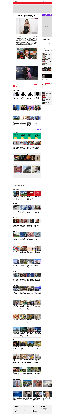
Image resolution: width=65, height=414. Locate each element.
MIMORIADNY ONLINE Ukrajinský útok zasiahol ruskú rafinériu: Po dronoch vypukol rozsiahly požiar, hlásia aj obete (48, 103)
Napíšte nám (16, 411)
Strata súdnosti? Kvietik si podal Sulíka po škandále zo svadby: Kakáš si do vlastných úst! (23, 225)
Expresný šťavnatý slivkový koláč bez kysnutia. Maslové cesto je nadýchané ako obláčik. (16, 320)
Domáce (21, 199)
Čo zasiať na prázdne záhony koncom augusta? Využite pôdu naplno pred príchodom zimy (16, 373)
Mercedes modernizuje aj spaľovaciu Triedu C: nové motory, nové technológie (37, 293)
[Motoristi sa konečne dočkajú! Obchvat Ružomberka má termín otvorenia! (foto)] (23, 261)
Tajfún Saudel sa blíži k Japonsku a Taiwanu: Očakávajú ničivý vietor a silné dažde (23, 211)
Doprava (21, 295)
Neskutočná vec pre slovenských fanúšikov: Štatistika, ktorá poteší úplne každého (37, 147)
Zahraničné (15, 203)
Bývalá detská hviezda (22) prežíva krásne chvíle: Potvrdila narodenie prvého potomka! (23, 98)
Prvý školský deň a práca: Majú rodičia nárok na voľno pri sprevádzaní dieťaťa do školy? (16, 306)
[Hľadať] (51, 3)
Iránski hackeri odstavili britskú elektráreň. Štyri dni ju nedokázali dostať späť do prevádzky (16, 333)
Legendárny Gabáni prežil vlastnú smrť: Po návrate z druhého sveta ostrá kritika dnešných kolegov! (36, 174)
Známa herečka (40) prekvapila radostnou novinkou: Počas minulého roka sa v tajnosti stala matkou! (30, 98)
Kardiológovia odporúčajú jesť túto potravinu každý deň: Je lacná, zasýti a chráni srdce (30, 238)
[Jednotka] (42, 84)
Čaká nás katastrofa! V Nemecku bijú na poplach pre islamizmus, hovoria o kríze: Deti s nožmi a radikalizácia (48, 94)
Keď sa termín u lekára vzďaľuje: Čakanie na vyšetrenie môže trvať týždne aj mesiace (16, 147)
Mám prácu (35, 308)
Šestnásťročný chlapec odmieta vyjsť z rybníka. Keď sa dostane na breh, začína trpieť (37, 347)
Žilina (35, 199)
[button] (34, 36)
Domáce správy (16, 189)
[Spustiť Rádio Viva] (46, 14)
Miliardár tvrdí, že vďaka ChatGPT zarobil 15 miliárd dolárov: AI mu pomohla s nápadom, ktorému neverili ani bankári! (37, 266)
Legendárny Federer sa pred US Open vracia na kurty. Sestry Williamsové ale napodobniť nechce (16, 347)
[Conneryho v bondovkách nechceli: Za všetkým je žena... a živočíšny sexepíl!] (37, 221)
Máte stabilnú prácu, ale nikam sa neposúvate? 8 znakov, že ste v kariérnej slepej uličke (37, 306)
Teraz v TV (43, 79)
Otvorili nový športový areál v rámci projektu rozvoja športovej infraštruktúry (17, 174)
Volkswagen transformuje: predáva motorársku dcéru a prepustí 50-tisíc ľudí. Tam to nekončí (16, 293)
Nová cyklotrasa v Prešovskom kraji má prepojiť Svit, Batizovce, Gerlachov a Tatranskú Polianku (23, 293)
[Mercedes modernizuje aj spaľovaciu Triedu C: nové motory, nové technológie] (37, 288)
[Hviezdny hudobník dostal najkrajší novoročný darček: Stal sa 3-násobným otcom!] (37, 94)
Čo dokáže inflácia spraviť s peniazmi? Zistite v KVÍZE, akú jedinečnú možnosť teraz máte (23, 147)
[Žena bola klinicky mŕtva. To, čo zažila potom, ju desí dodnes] (37, 234)
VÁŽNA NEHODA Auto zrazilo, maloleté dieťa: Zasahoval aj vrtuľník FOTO (37, 197)
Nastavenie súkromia (16, 409)
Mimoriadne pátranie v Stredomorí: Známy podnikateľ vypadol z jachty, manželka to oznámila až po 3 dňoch (30, 266)
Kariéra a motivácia (17, 299)
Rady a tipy (28, 322)
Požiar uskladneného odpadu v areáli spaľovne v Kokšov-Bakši (27, 174)
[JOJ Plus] (42, 88)
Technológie (16, 326)
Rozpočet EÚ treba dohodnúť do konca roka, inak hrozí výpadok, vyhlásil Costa (23, 347)
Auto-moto (15, 285)
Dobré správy (16, 245)
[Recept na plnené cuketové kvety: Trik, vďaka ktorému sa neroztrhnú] (30, 316)
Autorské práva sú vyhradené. (44, 408)
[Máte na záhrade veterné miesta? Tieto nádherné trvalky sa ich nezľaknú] (37, 369)
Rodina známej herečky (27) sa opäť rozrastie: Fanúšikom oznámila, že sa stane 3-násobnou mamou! (16, 98)
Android (35, 335)
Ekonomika (15, 258)
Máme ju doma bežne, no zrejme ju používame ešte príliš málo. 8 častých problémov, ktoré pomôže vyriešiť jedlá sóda (30, 361)
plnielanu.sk (35, 254)
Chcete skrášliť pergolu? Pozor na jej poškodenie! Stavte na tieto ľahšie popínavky (23, 373)
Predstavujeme (28, 295)
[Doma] (42, 86)
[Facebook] (41, 406)
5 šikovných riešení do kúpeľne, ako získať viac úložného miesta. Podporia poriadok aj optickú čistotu (37, 361)
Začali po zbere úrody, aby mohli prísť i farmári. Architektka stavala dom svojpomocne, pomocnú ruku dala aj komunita (23, 361)
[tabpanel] (47, 45)
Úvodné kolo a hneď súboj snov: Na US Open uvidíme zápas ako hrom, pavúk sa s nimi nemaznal (30, 279)
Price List (24, 411)
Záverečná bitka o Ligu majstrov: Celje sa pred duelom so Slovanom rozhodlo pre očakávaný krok (37, 279)
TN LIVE (14, 339)
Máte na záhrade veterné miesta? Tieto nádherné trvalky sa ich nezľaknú (37, 373)
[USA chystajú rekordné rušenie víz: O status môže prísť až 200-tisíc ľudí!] (16, 207)
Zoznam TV (16, 165)
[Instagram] (43, 406)
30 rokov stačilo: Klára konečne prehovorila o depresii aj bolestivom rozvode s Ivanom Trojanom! (16, 225)
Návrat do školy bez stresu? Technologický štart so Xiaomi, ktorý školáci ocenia (30, 252)
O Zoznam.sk (16, 406)
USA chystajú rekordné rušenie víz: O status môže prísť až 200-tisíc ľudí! (22, 183)
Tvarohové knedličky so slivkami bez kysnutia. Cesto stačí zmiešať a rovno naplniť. (23, 320)
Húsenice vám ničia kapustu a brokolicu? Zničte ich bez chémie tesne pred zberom (30, 373)
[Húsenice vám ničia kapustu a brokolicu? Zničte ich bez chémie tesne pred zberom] (30, 369)
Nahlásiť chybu (17, 86)
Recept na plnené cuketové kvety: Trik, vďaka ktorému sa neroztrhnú (29, 320)
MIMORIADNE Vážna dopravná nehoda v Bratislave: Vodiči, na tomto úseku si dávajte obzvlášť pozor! (30, 198)
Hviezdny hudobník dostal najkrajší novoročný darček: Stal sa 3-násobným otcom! (37, 98)
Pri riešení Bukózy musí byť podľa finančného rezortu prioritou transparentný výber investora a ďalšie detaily (16, 198)
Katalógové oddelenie (34, 410)
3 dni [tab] (48, 38)
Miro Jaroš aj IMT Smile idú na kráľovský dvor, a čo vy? (20, 185)
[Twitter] (44, 406)
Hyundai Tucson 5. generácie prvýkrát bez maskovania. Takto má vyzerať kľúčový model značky (30, 293)
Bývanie (14, 352)
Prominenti (15, 217)
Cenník (24, 410)
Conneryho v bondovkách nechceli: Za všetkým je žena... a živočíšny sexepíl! (37, 225)
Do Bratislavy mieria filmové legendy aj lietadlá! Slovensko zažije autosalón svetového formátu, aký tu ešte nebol (30, 147)
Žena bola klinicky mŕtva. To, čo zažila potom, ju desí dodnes (37, 238)
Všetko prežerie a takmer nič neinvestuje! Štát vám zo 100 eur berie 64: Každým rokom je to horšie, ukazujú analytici (48, 100)
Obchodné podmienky (26, 409)
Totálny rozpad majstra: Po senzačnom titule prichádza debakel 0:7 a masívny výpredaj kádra (23, 279)
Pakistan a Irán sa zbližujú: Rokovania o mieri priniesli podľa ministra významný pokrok (37, 212)
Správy (13, 335)
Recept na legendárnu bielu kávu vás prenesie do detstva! (37, 320)
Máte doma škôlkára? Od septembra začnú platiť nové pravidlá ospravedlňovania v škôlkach (23, 307)
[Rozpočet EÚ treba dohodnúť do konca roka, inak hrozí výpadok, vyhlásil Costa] (23, 343)
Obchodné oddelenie (34, 409)
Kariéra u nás (16, 410)
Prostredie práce (14, 308)
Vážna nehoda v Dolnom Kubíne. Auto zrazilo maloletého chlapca (30, 347)
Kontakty (33, 406)
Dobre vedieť (46, 56)
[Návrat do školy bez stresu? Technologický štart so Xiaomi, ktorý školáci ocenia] (30, 248)
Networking (28, 309)
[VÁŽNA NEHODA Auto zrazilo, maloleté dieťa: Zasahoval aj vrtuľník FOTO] (37, 193)
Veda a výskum (21, 336)
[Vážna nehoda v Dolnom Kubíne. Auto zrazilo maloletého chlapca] (30, 343)
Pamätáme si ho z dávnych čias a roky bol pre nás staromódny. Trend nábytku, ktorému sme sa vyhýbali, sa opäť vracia (16, 361)
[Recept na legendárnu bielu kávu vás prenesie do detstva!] (37, 316)
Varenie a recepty (17, 312)
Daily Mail (33, 61)
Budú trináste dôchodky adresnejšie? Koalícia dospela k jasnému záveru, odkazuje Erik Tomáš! (16, 266)
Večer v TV (47, 79)
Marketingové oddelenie (34, 411)
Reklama (25, 406)
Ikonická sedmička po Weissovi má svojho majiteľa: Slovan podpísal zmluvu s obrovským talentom (16, 279)
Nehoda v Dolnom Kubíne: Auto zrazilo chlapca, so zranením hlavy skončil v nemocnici (24, 187)
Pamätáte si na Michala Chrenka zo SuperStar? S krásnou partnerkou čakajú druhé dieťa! (30, 225)
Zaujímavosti (16, 231)
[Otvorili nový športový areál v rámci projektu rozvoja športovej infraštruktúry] (18, 169)
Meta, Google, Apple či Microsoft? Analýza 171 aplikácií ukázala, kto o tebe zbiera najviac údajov (30, 334)
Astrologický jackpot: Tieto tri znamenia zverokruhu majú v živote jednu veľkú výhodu (47, 76)
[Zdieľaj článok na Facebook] (14, 81)
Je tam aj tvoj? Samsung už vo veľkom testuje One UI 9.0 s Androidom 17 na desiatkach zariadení (37, 333)
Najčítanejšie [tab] (44, 38)
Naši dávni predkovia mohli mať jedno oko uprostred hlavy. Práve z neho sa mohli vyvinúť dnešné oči (23, 334)
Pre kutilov (15, 366)
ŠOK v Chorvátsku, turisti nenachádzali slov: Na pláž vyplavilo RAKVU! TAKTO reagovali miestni (16, 238)
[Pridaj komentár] (14, 79)
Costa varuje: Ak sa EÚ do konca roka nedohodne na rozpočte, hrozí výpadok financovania (30, 211)
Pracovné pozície (15, 132)
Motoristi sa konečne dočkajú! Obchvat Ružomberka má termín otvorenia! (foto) (23, 265)
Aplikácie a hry (28, 336)
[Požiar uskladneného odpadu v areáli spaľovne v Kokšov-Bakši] (27, 169)
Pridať (36, 84)
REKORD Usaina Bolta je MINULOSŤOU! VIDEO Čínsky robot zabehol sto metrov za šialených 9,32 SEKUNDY (23, 239)
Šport (14, 271)
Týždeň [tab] (50, 38)
